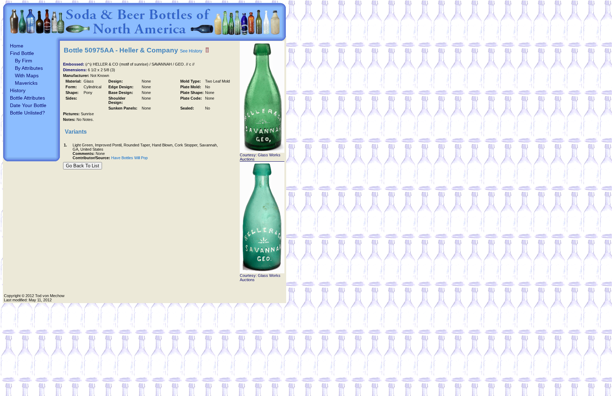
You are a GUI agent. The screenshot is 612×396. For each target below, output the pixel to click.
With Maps (27, 75)
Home (16, 46)
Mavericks (26, 83)
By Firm (23, 60)
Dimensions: (75, 70)
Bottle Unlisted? (27, 113)
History (18, 90)
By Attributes (29, 68)
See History (191, 51)
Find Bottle (22, 53)
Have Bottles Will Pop (129, 158)
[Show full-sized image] (262, 151)
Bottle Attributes (27, 98)
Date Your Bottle (28, 105)
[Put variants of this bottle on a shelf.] (207, 50)
